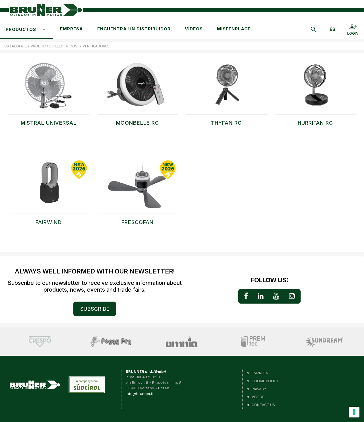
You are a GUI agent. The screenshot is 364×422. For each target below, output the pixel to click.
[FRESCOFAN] (138, 188)
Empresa (71, 29)
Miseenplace (234, 29)
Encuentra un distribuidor (134, 29)
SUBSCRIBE (94, 309)
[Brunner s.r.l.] (46, 10)
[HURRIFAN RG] (315, 88)
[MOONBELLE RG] (138, 88)
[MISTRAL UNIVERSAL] (49, 88)
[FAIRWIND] (49, 188)
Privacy (259, 389)
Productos (21, 29)
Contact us (263, 405)
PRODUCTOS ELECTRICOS (54, 46)
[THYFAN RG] (226, 88)
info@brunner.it (139, 393)
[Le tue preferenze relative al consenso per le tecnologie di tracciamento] (354, 412)
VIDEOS (194, 29)
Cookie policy (265, 381)
